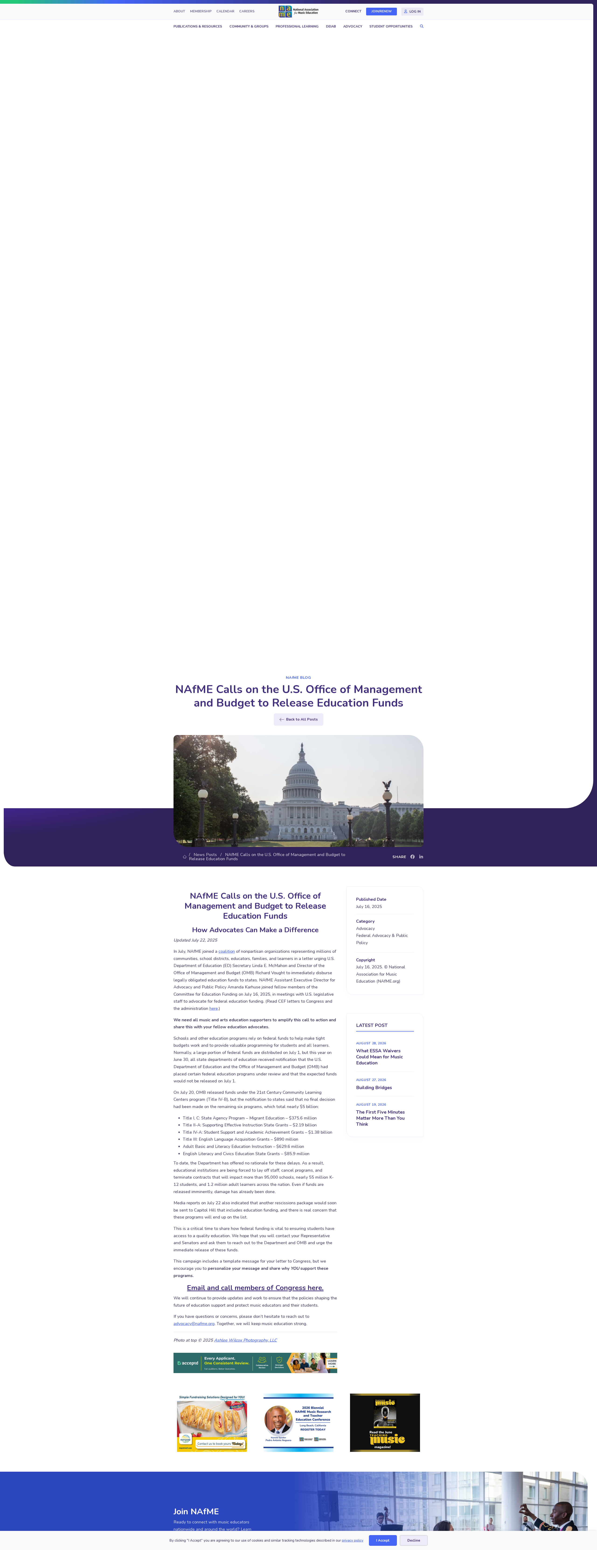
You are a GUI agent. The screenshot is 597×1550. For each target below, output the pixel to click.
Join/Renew (381, 12)
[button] (420, 26)
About (179, 12)
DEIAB (331, 26)
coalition (227, 951)
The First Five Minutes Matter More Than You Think (380, 1118)
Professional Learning (297, 26)
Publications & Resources (198, 26)
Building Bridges (374, 1087)
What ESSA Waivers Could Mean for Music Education (379, 1057)
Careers (246, 12)
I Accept (383, 1540)
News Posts (205, 854)
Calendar (225, 12)
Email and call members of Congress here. (255, 1288)
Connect (353, 12)
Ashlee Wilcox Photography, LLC (245, 1340)
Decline (413, 1540)
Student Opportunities (391, 26)
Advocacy (352, 26)
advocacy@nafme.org (194, 1323)
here (213, 1008)
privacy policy (352, 1540)
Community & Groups (248, 26)
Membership (201, 12)
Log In (415, 11)
